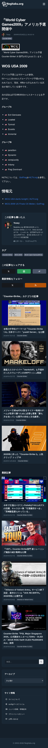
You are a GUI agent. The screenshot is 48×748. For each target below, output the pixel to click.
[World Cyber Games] (11, 47)
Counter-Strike (7, 38)
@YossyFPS (32, 241)
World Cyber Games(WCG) (33, 255)
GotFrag (23, 177)
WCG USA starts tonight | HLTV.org (21, 198)
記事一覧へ (20, 241)
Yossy (17, 222)
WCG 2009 (18, 255)
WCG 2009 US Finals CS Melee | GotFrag (24, 203)
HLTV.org (33, 177)
